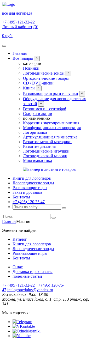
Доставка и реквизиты (33, 271)
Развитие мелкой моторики (47, 141)
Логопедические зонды (44, 73)
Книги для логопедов (32, 178)
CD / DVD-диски (38, 83)
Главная (20, 53)
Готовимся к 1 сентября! (44, 109)
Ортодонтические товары (46, 78)
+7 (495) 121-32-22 (18, 22)
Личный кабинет (17, 27)
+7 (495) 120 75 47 (29, 201)
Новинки (31, 68)
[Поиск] (64, 208)
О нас (18, 267)
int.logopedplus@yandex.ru (30, 290)
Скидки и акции (37, 113)
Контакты (21, 197)
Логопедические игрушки (46, 151)
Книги (29, 88)
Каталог (20, 239)
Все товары (23, 58)
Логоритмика (35, 132)
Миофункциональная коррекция (52, 127)
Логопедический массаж (45, 156)
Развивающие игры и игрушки (50, 93)
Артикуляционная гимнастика (50, 137)
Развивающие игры (30, 187)
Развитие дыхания (39, 146)
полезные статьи (27, 276)
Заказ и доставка (27, 192)
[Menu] (4, 46)
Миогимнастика (37, 160)
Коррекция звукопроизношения (51, 123)
